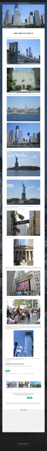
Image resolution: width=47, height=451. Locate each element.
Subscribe (7, 370)
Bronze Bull (8, 297)
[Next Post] (46, 225)
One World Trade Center (30, 403)
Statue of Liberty (36, 37)
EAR (14, 402)
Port (36, 403)
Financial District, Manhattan (25, 402)
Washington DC (28, 358)
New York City (17, 403)
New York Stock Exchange (11, 267)
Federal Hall (8, 237)
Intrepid (38, 402)
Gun (36, 402)
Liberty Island (16, 149)
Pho (34, 403)
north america (8, 401)
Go (30, 402)
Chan (6, 402)
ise (40, 402)
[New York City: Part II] (23, 384)
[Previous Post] (1, 225)
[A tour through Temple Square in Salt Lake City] (35, 384)
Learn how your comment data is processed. (20, 431)
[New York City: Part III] (11, 384)
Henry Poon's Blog (23, 3)
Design (10, 402)
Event (16, 402)
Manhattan (12, 403)
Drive (12, 402)
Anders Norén (25, 445)
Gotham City (33, 402)
